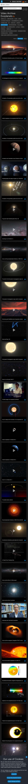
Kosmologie (4, 22)
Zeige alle (3, 18)
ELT (9, 22)
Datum (25, 38)
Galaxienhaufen (11, 27)
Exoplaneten (4, 24)
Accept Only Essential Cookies (14, 777)
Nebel (22, 27)
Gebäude (9, 29)
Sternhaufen (4, 33)
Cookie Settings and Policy (14, 781)
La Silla (18, 27)
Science (14, 1)
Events (18, 22)
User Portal (19, 1)
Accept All (14, 774)
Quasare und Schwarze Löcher (9, 31)
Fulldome (20, 24)
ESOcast (13, 22)
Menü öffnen (6, 4)
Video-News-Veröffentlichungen (9, 35)
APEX (19, 18)
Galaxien (3, 27)
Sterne (10, 33)
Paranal (3, 29)
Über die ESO (10, 18)
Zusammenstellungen (17, 20)
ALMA (16, 18)
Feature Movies (12, 24)
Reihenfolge (20, 38)
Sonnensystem (21, 31)
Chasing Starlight (5, 20)
